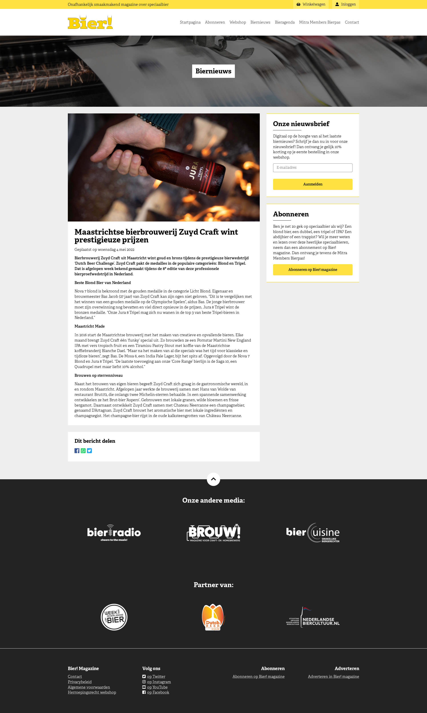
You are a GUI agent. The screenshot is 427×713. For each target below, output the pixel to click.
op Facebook (158, 692)
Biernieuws (260, 22)
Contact (352, 22)
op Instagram (159, 681)
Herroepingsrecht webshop (92, 692)
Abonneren (215, 22)
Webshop (238, 22)
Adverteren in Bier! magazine (333, 676)
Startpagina (190, 22)
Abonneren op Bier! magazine (312, 269)
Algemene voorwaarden (89, 687)
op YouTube (157, 687)
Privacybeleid (80, 681)
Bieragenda (285, 22)
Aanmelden (312, 184)
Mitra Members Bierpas (319, 22)
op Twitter (156, 676)
